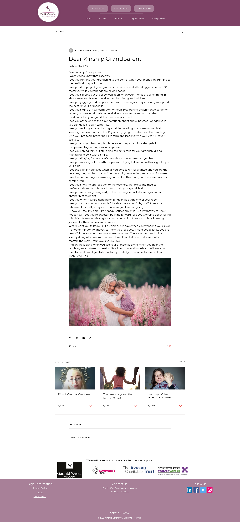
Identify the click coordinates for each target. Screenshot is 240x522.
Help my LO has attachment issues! (160, 396)
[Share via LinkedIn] (83, 337)
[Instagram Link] (209, 490)
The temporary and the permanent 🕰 (117, 396)
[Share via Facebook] (70, 337)
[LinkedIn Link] (189, 490)
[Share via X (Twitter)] (76, 337)
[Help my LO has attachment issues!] (165, 378)
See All (182, 361)
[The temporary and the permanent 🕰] (120, 378)
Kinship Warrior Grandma (74, 394)
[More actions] (169, 50)
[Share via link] (90, 337)
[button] (181, 31)
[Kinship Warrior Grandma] (75, 378)
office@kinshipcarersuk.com (123, 488)
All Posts (59, 31)
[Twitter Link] (203, 490)
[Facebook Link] (196, 490)
